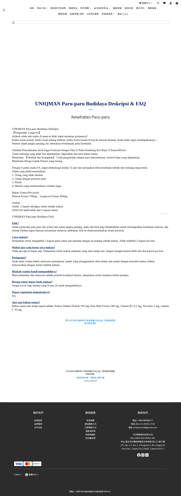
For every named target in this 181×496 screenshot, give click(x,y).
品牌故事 (38, 420)
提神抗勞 (129, 8)
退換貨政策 (90, 431)
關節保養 (62, 13)
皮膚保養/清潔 (77, 13)
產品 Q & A (123, 13)
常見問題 (90, 420)
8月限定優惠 (93, 13)
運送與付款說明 (58, 8)
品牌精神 (38, 423)
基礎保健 (117, 8)
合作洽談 (38, 427)
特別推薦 (84, 8)
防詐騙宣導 (90, 438)
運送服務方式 (90, 423)
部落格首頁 (107, 13)
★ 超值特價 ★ (101, 8)
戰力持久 (140, 8)
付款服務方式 (90, 427)
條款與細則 (90, 434)
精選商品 (73, 8)
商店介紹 (41, 8)
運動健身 (152, 8)
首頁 (32, 8)
